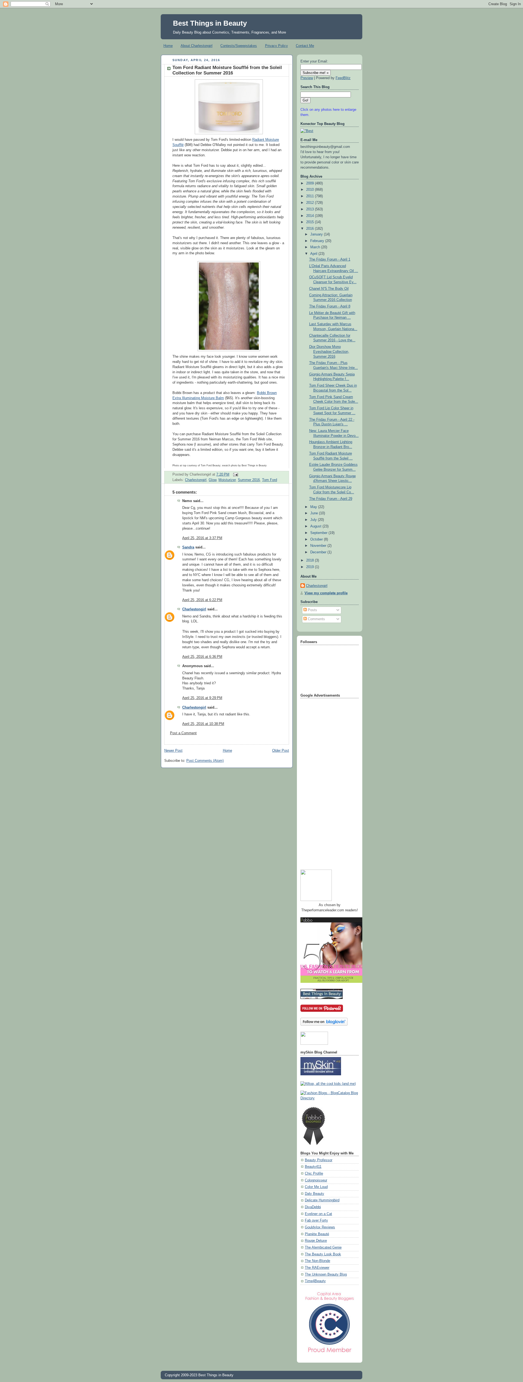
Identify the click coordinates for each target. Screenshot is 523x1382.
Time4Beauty (315, 1281)
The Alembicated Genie (323, 1247)
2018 (310, 560)
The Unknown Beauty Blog (326, 1274)
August (316, 526)
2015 (310, 222)
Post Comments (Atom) (205, 761)
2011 (310, 196)
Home (168, 46)
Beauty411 (313, 1167)
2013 (310, 209)
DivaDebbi (313, 1207)
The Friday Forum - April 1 (329, 259)
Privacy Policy (276, 46)
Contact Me (305, 46)
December (318, 552)
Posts (312, 610)
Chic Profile (314, 1173)
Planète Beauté (317, 1234)
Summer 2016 (249, 480)
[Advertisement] (322, 782)
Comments (316, 619)
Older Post (280, 751)
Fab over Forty (316, 1220)
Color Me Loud (316, 1187)
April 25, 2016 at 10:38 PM (203, 724)
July (314, 520)
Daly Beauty (314, 1194)
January (317, 234)
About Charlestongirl (196, 46)
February (317, 241)
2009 (310, 183)
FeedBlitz (343, 78)
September (319, 533)
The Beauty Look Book (323, 1254)
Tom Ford (269, 480)
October (317, 539)
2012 (310, 203)
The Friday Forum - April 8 (329, 306)
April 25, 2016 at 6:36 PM (202, 657)
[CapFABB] (329, 1354)
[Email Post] (234, 474)
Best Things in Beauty (210, 23)
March (315, 247)
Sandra (188, 547)
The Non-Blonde (317, 1261)
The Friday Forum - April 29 (330, 499)
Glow (212, 480)
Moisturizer (227, 480)
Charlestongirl (195, 480)
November (318, 546)
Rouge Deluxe (316, 1241)
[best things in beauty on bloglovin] (324, 1024)
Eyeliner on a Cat (318, 1214)
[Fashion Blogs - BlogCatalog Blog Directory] (329, 1098)
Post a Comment (183, 733)
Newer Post (173, 751)
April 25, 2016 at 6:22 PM (202, 600)
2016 (310, 229)
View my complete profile (326, 593)
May (314, 507)
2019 (310, 567)
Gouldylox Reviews (320, 1227)
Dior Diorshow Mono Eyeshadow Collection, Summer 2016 (329, 351)
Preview (306, 78)
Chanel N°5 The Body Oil (329, 289)
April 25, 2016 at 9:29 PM (202, 698)
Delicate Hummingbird (322, 1200)
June (314, 513)
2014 (310, 216)
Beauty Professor (318, 1160)
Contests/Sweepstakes (238, 46)
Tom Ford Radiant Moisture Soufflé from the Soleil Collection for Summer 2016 (227, 70)
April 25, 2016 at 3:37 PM (202, 538)
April (314, 254)
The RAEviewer (317, 1268)
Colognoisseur (316, 1180)
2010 (310, 190)
